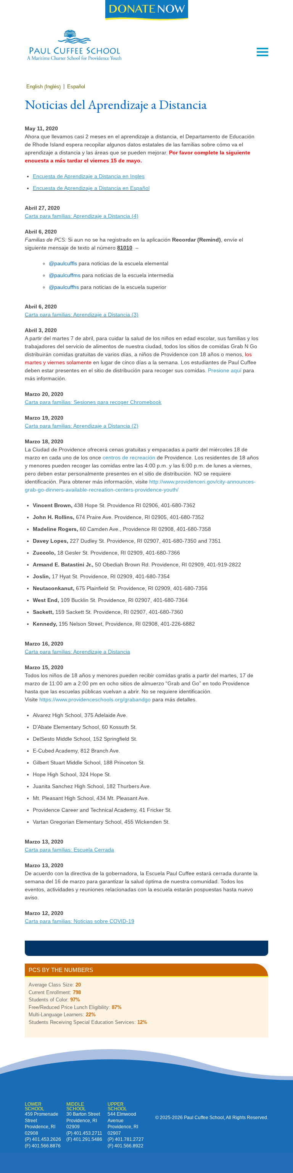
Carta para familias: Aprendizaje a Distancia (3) (81, 315)
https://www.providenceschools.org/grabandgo (95, 699)
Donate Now (146, 11)
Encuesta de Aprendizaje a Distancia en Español (91, 188)
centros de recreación (129, 457)
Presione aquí (224, 370)
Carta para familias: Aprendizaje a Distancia (77, 652)
